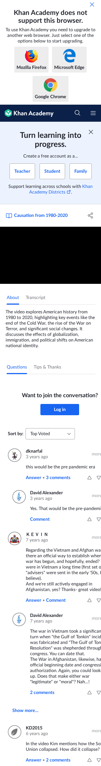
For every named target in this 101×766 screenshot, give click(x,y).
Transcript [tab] (35, 297)
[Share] (90, 215)
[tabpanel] (50, 327)
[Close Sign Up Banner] (91, 132)
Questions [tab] (17, 367)
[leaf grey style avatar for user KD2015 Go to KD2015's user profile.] (13, 732)
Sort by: (15, 434)
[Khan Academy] (27, 113)
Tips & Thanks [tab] (47, 367)
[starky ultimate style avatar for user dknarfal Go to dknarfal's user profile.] (13, 455)
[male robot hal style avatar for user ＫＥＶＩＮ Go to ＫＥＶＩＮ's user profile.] (13, 538)
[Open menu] (93, 113)
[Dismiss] (92, 4)
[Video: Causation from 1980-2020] (50, 255)
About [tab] (13, 297)
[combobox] (50, 433)
